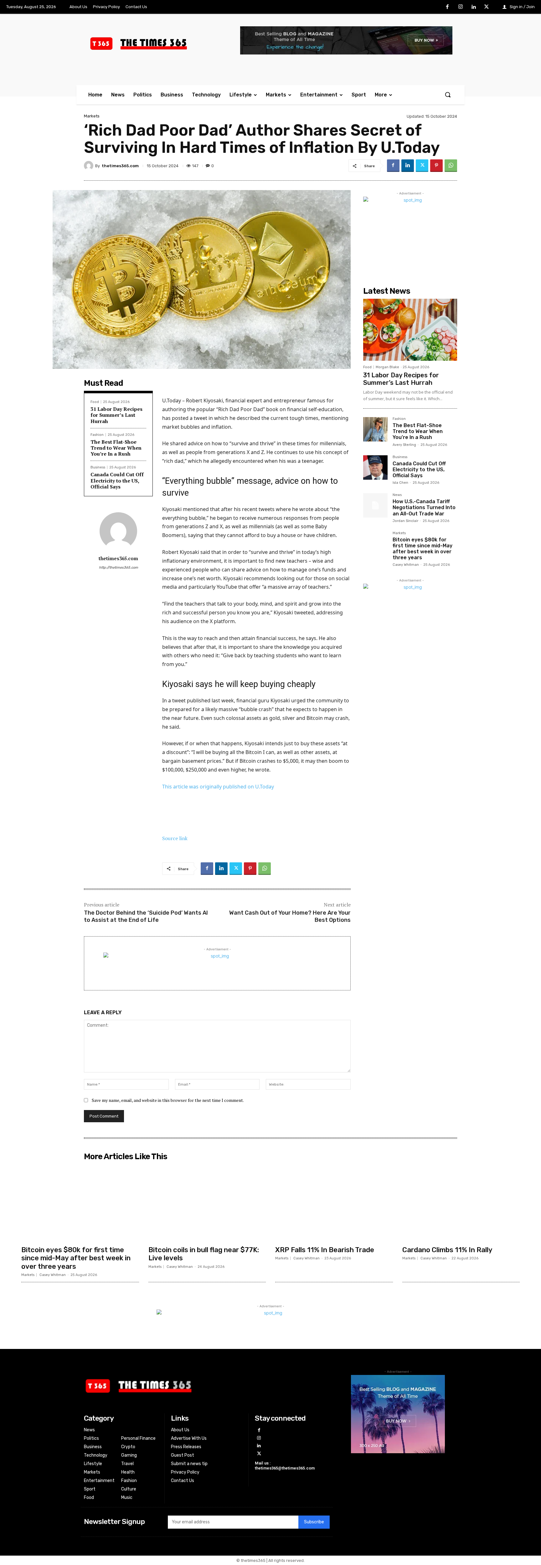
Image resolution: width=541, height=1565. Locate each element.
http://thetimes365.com (118, 568)
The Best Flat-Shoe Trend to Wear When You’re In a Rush (116, 447)
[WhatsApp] (451, 165)
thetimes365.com (120, 166)
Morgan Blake (387, 367)
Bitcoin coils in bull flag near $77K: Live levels (203, 1254)
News (397, 495)
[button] (447, 94)
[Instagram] (460, 7)
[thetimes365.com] (89, 165)
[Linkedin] (473, 7)
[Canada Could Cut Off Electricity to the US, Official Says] (375, 467)
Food (94, 402)
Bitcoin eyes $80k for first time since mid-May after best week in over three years (422, 549)
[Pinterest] (436, 165)
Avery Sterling (404, 445)
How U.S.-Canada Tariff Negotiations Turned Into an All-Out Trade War (424, 507)
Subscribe (314, 1522)
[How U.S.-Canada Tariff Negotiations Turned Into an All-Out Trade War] (375, 505)
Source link (175, 838)
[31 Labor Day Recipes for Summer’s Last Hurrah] (410, 330)
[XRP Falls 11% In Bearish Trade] (334, 1203)
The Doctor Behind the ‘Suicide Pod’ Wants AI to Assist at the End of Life (146, 916)
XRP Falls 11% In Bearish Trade (324, 1250)
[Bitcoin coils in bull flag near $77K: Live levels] (207, 1203)
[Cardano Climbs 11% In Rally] (461, 1203)
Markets (92, 116)
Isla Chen (400, 483)
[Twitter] (486, 7)
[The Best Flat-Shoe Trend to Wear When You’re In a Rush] (375, 429)
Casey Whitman (406, 565)
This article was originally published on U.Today (218, 786)
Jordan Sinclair (405, 521)
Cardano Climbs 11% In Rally (447, 1250)
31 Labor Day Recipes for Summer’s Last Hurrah (116, 414)
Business (97, 467)
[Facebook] (447, 7)
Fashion (97, 434)
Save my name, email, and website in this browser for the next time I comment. (168, 1100)
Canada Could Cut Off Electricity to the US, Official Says (117, 480)
